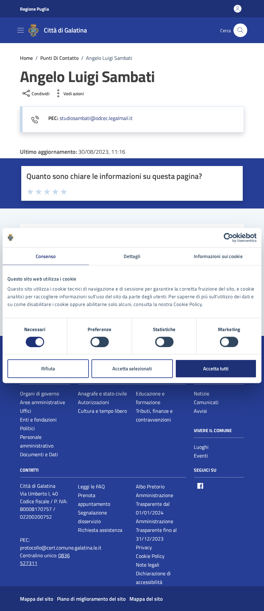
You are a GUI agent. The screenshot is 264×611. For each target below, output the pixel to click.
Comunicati (206, 402)
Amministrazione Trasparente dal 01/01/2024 (154, 503)
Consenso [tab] (46, 256)
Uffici (25, 411)
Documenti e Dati (39, 454)
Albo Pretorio (150, 486)
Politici (27, 428)
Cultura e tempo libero (102, 411)
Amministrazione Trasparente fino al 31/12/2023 (156, 529)
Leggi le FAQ (91, 486)
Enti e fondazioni (38, 419)
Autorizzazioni (93, 402)
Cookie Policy (150, 556)
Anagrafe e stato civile (102, 393)
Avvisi (200, 411)
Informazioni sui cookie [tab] (218, 256)
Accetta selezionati (132, 368)
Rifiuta (48, 368)
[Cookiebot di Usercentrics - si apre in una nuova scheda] (228, 237)
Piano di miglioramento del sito (91, 599)
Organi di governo (39, 393)
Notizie (201, 393)
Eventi (201, 455)
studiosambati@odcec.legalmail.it (96, 118)
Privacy (144, 547)
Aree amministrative (42, 402)
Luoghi (201, 447)
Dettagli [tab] (132, 256)
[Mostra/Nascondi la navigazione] (20, 30)
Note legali (147, 565)
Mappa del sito (36, 599)
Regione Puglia (34, 8)
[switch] (99, 342)
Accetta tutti (216, 368)
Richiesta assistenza (100, 530)
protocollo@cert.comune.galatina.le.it (60, 547)
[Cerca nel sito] (240, 30)
